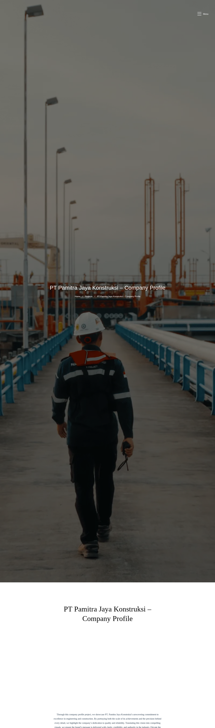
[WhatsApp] (209, 671)
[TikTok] (209, 714)
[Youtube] (209, 700)
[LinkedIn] (209, 693)
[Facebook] (209, 679)
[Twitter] (209, 721)
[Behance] (209, 707)
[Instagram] (209, 686)
